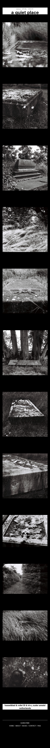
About (18, 726)
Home (11, 726)
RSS (39, 726)
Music (24, 726)
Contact (32, 726)
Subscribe (25, 723)
